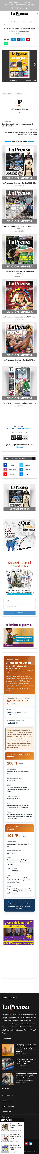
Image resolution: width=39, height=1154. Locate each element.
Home (4, 22)
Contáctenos (31, 5)
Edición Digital (20, 93)
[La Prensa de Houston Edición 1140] (5, 1127)
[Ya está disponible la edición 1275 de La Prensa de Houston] (19, 383)
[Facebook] (12, 8)
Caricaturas (6, 1112)
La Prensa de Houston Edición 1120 (16, 1136)
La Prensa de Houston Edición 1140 (16, 1126)
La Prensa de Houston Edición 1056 (16, 1147)
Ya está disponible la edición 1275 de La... (19, 403)
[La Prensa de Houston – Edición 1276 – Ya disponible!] (19, 339)
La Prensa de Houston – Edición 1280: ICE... (19, 183)
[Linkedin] (20, 8)
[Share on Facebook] (18, 39)
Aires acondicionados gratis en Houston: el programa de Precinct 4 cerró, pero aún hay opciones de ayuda (26, 1077)
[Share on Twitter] (23, 39)
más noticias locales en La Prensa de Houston (20, 906)
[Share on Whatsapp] (6, 43)
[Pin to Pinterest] (28, 39)
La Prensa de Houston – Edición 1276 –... (19, 360)
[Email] (26, 8)
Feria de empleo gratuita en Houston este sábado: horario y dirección (26, 1061)
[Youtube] (23, 8)
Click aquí (19, 447)
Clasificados (6, 1101)
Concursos (6, 1117)
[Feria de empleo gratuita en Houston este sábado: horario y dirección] (8, 1064)
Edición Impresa (9, 5)
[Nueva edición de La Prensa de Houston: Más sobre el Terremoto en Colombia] (19, 206)
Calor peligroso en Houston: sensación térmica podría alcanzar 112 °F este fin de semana (26, 1048)
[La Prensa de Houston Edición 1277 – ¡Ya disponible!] (19, 296)
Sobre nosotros (8, 1095)
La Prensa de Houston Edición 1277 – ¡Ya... (19, 317)
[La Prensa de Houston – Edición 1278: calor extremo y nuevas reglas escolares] (19, 251)
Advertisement (20, 5)
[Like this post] (14, 39)
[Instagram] (17, 8)
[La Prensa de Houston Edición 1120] (5, 1138)
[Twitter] (15, 8)
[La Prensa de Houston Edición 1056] (5, 1149)
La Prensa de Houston (23, 31)
